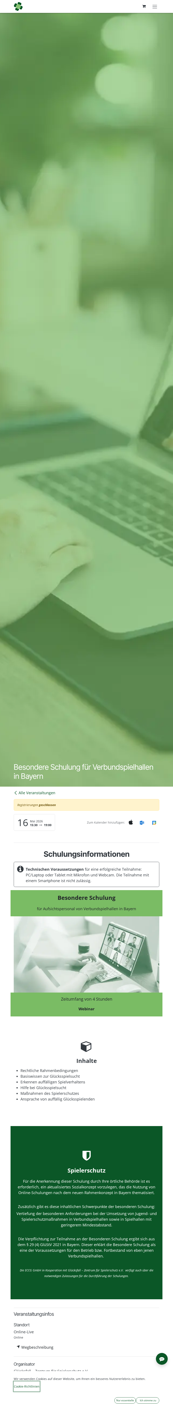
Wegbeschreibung (36, 1347)
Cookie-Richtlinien (26, 1386)
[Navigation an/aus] (154, 6)
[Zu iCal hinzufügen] (131, 822)
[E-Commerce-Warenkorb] (144, 6)
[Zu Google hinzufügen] (154, 822)
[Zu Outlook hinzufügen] (142, 822)
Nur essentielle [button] (125, 1400)
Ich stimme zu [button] (147, 1400)
